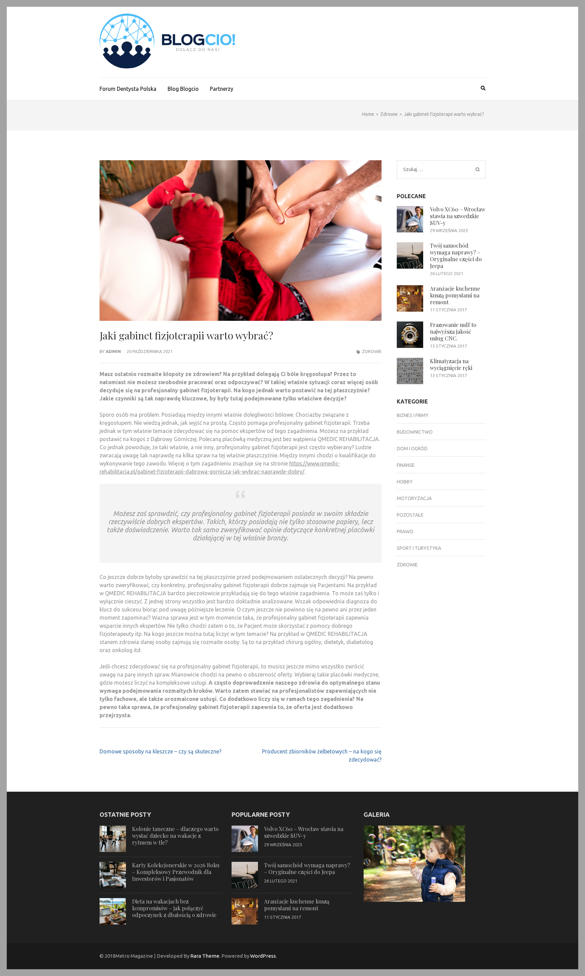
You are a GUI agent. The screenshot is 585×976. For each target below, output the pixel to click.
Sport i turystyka (419, 548)
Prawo (405, 531)
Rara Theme (204, 956)
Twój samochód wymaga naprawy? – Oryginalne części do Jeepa (456, 255)
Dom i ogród (412, 448)
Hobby (405, 481)
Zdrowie (372, 351)
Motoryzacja (414, 498)
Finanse (406, 465)
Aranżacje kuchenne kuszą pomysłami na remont (455, 295)
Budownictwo (415, 432)
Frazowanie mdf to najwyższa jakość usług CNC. (453, 331)
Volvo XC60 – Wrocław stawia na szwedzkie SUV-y (457, 216)
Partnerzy (221, 89)
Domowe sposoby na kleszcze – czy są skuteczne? (160, 751)
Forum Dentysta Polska (128, 89)
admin (113, 351)
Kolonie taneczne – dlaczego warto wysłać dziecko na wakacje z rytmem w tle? (175, 835)
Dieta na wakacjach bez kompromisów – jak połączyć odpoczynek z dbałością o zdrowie (174, 908)
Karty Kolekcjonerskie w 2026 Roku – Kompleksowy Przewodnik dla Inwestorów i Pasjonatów (175, 871)
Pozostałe (410, 515)
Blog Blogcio (183, 89)
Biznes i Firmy (413, 415)
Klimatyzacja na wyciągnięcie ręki (451, 364)
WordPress (263, 956)
